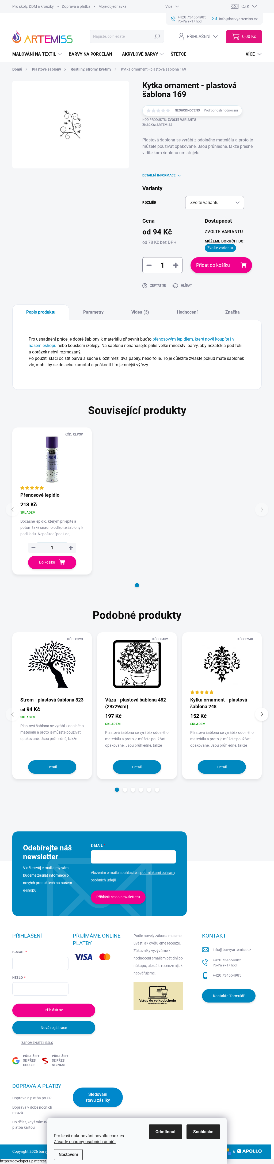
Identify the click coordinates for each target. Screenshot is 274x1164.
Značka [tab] (232, 312)
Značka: (157, 125)
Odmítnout (165, 1131)
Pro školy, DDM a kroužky (33, 6)
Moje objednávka (112, 6)
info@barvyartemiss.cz (232, 949)
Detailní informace (159, 175)
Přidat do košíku (213, 265)
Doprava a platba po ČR (32, 1098)
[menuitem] (37, 54)
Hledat (157, 36)
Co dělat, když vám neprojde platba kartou (35, 1125)
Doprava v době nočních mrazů (32, 1110)
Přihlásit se (54, 1010)
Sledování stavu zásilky (97, 1097)
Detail (52, 767)
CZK (245, 6)
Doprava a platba (76, 6)
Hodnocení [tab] (187, 312)
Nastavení (68, 1154)
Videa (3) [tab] (140, 312)
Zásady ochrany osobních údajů (84, 1141)
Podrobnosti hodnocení (221, 110)
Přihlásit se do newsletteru (118, 897)
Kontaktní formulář (229, 996)
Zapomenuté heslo (37, 1043)
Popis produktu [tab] (40, 312)
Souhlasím (203, 1131)
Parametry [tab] (93, 312)
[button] (137, 585)
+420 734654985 (227, 962)
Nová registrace (54, 1028)
